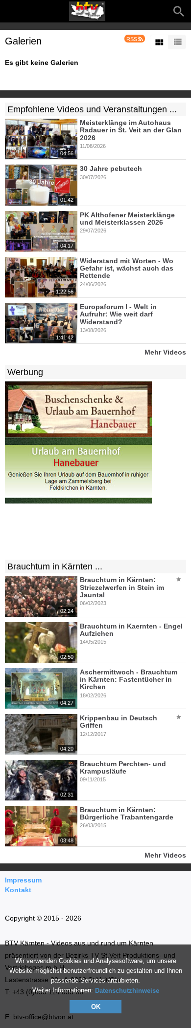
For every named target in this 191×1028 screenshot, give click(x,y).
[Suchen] (178, 11)
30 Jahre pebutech (111, 169)
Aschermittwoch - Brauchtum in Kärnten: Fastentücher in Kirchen (128, 679)
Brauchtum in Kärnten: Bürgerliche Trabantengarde (126, 813)
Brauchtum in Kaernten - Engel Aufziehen (131, 629)
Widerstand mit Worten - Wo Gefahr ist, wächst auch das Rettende (126, 268)
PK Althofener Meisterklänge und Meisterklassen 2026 (127, 218)
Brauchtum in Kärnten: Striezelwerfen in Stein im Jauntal (122, 587)
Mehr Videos (165, 352)
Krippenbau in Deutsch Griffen (118, 721)
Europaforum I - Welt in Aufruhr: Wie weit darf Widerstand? (118, 314)
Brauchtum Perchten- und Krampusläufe (123, 767)
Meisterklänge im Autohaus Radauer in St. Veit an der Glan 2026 (131, 130)
